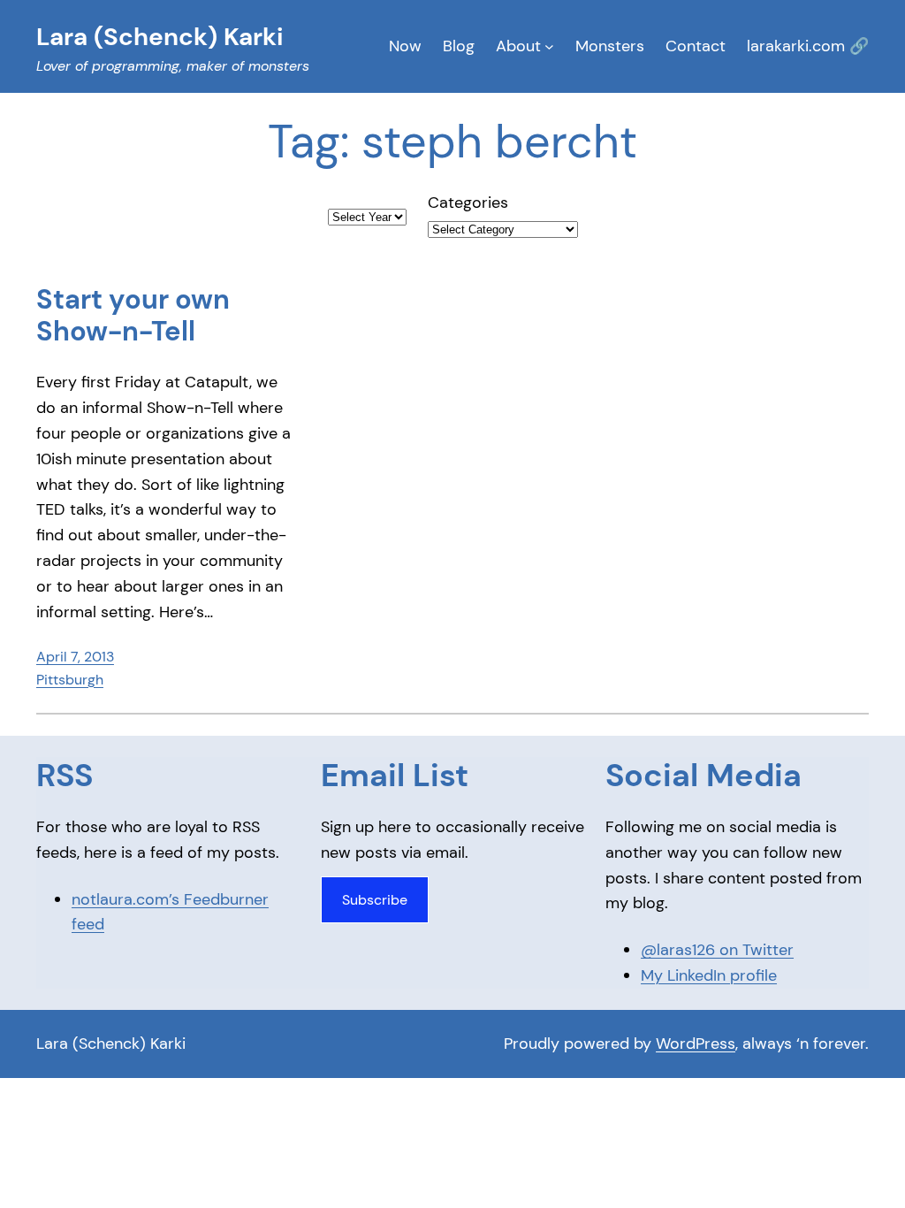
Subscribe (374, 900)
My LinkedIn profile (709, 975)
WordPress (695, 1043)
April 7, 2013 (75, 656)
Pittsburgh (69, 679)
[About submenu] (549, 46)
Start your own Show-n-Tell (133, 316)
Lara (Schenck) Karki (111, 1043)
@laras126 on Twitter (717, 949)
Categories (468, 202)
